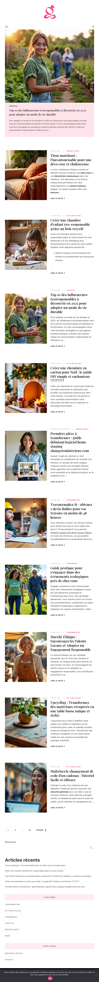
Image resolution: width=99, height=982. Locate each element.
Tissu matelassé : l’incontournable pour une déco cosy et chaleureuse (71, 159)
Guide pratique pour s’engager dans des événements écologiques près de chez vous (69, 574)
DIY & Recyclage (74, 216)
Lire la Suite (56, 198)
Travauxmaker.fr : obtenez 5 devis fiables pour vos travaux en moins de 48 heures (71, 510)
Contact (9, 960)
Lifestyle (71, 290)
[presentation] (7, 86)
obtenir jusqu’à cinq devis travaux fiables (72, 532)
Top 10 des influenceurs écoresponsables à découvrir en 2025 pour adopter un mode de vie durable (68, 303)
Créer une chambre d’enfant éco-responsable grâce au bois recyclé (70, 224)
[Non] (96, 975)
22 (30, 830)
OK (50, 978)
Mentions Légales (14, 953)
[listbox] (49, 86)
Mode (7, 936)
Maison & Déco (15, 106)
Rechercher (10, 842)
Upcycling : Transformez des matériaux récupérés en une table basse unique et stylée (72, 708)
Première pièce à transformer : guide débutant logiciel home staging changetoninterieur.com (69, 442)
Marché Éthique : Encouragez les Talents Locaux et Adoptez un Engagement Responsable (70, 643)
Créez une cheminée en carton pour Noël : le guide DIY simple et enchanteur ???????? (71, 374)
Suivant (39, 830)
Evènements (72, 563)
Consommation (73, 500)
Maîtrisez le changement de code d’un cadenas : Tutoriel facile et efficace (72, 775)
